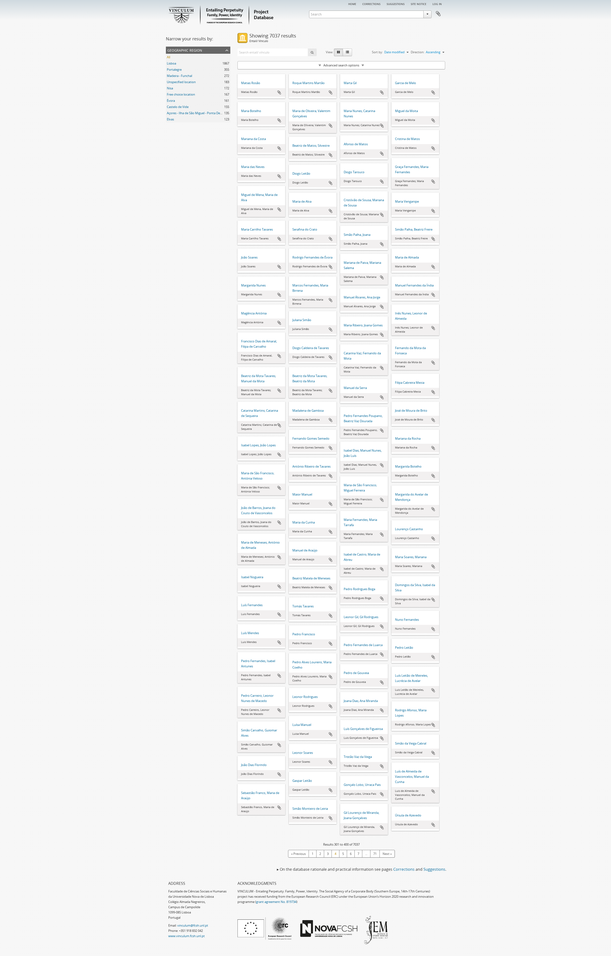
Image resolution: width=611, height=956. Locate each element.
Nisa (170, 88)
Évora (171, 100)
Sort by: (377, 52)
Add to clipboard (279, 92)
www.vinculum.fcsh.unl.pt (186, 936)
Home (352, 3)
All (168, 57)
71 (375, 854)
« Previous (298, 854)
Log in (437, 3)
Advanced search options (341, 65)
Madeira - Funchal (179, 76)
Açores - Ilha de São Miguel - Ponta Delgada (197, 113)
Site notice (418, 3)
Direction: (417, 52)
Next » (387, 854)
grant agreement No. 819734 (276, 902)
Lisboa (171, 63)
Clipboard (438, 14)
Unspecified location (181, 82)
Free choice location (181, 94)
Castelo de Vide (178, 107)
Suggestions (396, 3)
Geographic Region (184, 50)
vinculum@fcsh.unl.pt (192, 925)
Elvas (170, 119)
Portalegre (174, 69)
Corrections (371, 3)
